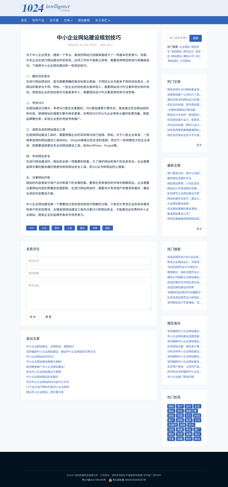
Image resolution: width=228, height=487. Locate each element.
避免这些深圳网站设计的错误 (184, 99)
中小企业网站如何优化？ (41, 356)
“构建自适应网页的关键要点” (184, 292)
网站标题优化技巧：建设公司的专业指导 (184, 198)
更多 (199, 145)
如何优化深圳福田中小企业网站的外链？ (184, 371)
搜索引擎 (191, 411)
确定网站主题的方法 (179, 178)
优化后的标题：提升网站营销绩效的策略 (184, 104)
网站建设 (176, 56)
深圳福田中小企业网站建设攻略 (184, 356)
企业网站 (184, 47)
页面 (180, 415)
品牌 (188, 434)
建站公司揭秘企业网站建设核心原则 (184, 277)
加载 (180, 439)
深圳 (171, 429)
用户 (180, 406)
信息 (180, 434)
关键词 (173, 425)
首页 (24, 20)
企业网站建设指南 (178, 203)
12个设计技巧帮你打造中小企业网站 (47, 387)
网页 (188, 420)
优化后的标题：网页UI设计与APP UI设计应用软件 (184, 125)
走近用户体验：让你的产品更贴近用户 (184, 366)
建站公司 (188, 56)
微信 (171, 434)
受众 (57, 228)
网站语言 (173, 61)
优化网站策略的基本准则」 (183, 209)
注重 (95, 228)
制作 (188, 439)
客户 (171, 420)
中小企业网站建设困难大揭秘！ (45, 361)
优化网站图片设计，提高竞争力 (184, 120)
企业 (44, 228)
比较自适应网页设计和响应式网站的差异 (184, 297)
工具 (69, 228)
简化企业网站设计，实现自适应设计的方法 (184, 262)
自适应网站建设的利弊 (180, 287)
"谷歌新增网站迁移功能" (181, 110)
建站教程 (84, 20)
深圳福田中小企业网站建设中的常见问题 (184, 331)
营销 (180, 420)
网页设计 (188, 51)
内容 (197, 415)
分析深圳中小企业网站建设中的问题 (184, 351)
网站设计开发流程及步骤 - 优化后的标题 (184, 188)
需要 (180, 429)
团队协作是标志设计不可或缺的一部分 (184, 135)
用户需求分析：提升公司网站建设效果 (184, 173)
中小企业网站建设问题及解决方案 (184, 336)
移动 (197, 439)
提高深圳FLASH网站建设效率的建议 (184, 89)
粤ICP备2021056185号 (94, 479)
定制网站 (176, 51)
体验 (171, 415)
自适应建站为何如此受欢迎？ (184, 282)
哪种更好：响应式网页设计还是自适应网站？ (184, 272)
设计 (188, 406)
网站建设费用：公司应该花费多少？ (184, 183)
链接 (182, 425)
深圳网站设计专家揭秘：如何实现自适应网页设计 (184, 302)
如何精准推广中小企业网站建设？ (46, 367)
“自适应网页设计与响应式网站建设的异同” (184, 267)
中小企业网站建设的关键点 (42, 377)
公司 (197, 420)
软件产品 (38, 20)
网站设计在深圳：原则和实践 (184, 115)
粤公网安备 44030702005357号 (129, 479)
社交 (191, 425)
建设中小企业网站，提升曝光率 (45, 392)
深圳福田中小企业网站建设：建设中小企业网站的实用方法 (61, 351)
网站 (107, 228)
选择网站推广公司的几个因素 (184, 94)
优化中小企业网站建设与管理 (43, 372)
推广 (197, 429)
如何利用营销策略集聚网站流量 (184, 130)
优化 (180, 411)
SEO (31, 228)
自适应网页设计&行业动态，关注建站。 (184, 257)
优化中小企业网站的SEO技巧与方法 (47, 382)
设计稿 (54, 20)
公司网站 (185, 61)
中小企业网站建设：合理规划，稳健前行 (50, 346)
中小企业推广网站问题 (180, 377)
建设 (82, 228)
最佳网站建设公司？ (179, 214)
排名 (188, 429)
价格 (67, 20)
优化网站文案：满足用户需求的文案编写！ (184, 346)
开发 (171, 439)
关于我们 (101, 20)
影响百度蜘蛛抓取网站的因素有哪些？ (184, 219)
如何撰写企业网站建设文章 (183, 193)
